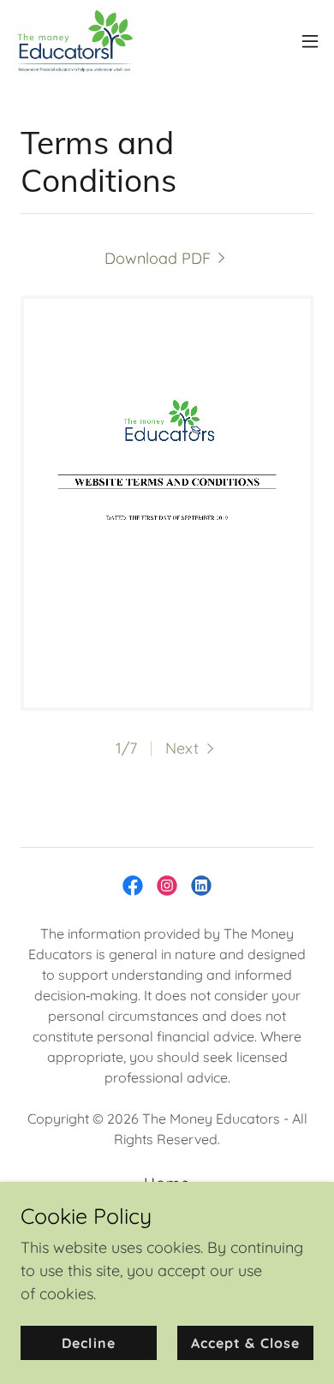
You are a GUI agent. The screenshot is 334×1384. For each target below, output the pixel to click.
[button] (310, 41)
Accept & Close (245, 1342)
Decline (88, 1342)
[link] (74, 41)
